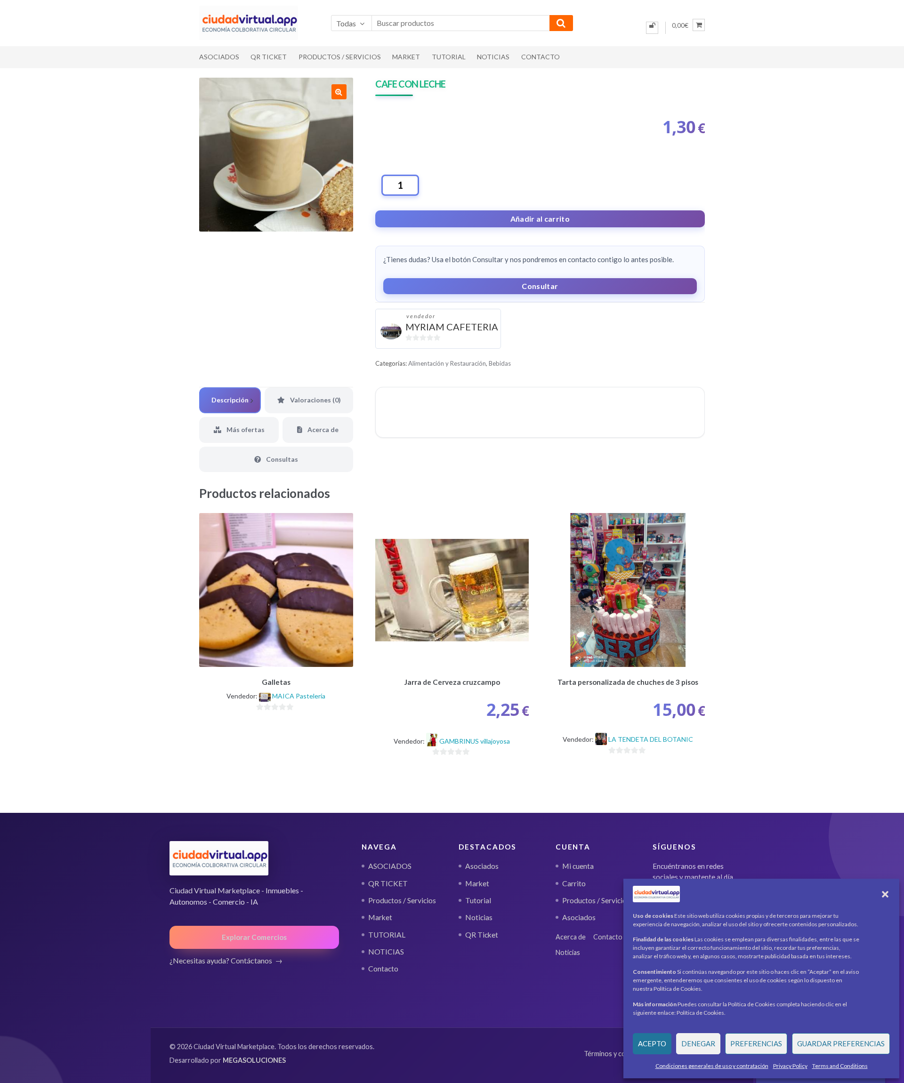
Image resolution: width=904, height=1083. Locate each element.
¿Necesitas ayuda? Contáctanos (221, 960)
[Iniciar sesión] (652, 28)
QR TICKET (268, 57)
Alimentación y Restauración (447, 363)
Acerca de (571, 937)
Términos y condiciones (619, 1054)
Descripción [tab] (230, 400)
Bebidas (500, 363)
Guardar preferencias (841, 1043)
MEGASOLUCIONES (254, 1060)
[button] (885, 894)
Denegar (698, 1043)
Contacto (540, 57)
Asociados (482, 866)
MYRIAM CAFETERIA (451, 326)
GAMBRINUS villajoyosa (474, 741)
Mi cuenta (578, 866)
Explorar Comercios (254, 937)
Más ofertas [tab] (245, 429)
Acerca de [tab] (322, 429)
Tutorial (478, 900)
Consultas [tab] (281, 459)
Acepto (652, 1043)
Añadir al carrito (540, 218)
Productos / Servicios (340, 57)
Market (406, 57)
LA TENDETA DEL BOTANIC (650, 739)
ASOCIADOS (219, 57)
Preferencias (756, 1043)
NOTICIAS (493, 57)
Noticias (478, 917)
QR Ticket (481, 935)
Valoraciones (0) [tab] (315, 400)
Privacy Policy (790, 1065)
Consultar (540, 285)
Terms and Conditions (840, 1065)
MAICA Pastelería (298, 696)
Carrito (574, 883)
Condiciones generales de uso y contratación (711, 1065)
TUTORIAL (449, 57)
